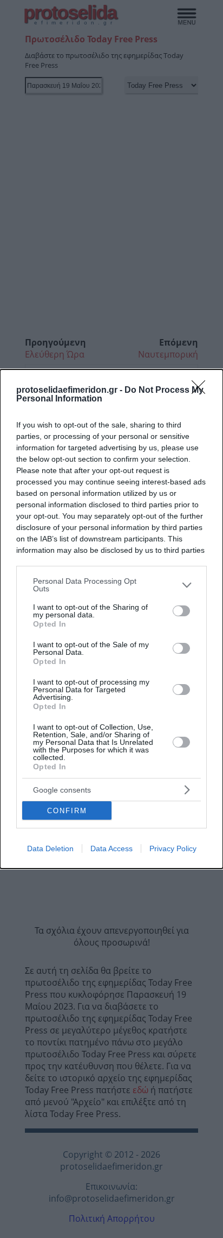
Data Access (111, 848)
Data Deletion (50, 848)
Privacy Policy (172, 848)
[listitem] (111, 584)
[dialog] (111, 619)
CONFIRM (67, 811)
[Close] (202, 390)
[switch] (181, 610)
